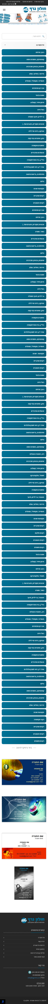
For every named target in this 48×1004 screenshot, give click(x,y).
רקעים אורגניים (39, 196)
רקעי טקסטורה (39, 719)
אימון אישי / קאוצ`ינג (37, 102)
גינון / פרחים (40, 52)
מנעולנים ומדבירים (14, 24)
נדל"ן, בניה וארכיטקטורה (35, 160)
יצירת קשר (41, 941)
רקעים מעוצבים (38, 203)
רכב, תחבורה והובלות (37, 454)
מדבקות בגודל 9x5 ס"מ (28, 24)
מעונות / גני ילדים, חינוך (35, 497)
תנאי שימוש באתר (39, 957)
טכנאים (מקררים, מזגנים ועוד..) (33, 124)
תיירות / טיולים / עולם (36, 74)
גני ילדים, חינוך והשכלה (36, 117)
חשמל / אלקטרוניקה (37, 475)
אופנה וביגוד (40, 95)
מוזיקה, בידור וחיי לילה (36, 131)
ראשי (44, 24)
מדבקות (39, 24)
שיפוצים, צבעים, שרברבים (35, 66)
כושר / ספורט (39, 231)
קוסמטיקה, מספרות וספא (35, 59)
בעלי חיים (41, 110)
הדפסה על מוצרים (39, 945)
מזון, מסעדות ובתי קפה (36, 138)
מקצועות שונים (39, 188)
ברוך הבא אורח (39, 1)
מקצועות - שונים (38, 353)
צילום (42, 181)
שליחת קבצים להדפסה (13, 1)
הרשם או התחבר (27, 1)
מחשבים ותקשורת (38, 145)
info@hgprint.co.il (34, 978)
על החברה (41, 937)
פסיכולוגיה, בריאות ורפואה (35, 174)
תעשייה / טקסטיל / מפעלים (34, 81)
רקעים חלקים (39, 533)
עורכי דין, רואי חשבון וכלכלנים (34, 167)
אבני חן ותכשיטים (38, 88)
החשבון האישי (40, 949)
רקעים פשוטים (39, 547)
